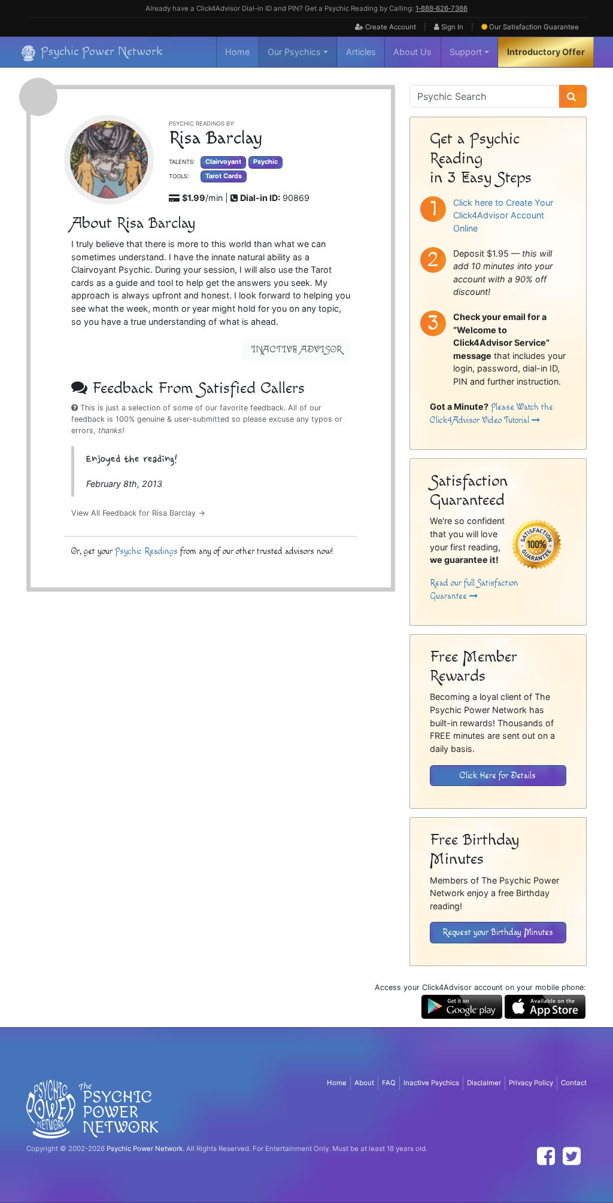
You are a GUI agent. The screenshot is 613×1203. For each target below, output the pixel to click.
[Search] (573, 96)
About (364, 1083)
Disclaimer (484, 1083)
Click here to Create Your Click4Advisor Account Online (503, 215)
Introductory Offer (546, 52)
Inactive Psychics (431, 1083)
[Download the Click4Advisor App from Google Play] (461, 1006)
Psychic (265, 162)
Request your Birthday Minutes (497, 932)
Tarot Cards (223, 176)
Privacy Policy (531, 1083)
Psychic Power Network (145, 1148)
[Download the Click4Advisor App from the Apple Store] (545, 1006)
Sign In (451, 27)
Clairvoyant (223, 162)
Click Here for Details (498, 775)
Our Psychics (294, 52)
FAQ (389, 1083)
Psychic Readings (146, 551)
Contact (574, 1083)
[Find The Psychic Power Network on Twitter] (572, 1156)
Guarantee (534, 27)
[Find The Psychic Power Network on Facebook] (546, 1156)
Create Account (389, 27)
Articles (361, 52)
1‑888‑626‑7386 (441, 8)
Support (466, 52)
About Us (412, 52)
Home (237, 52)
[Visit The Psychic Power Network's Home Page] (92, 1108)
